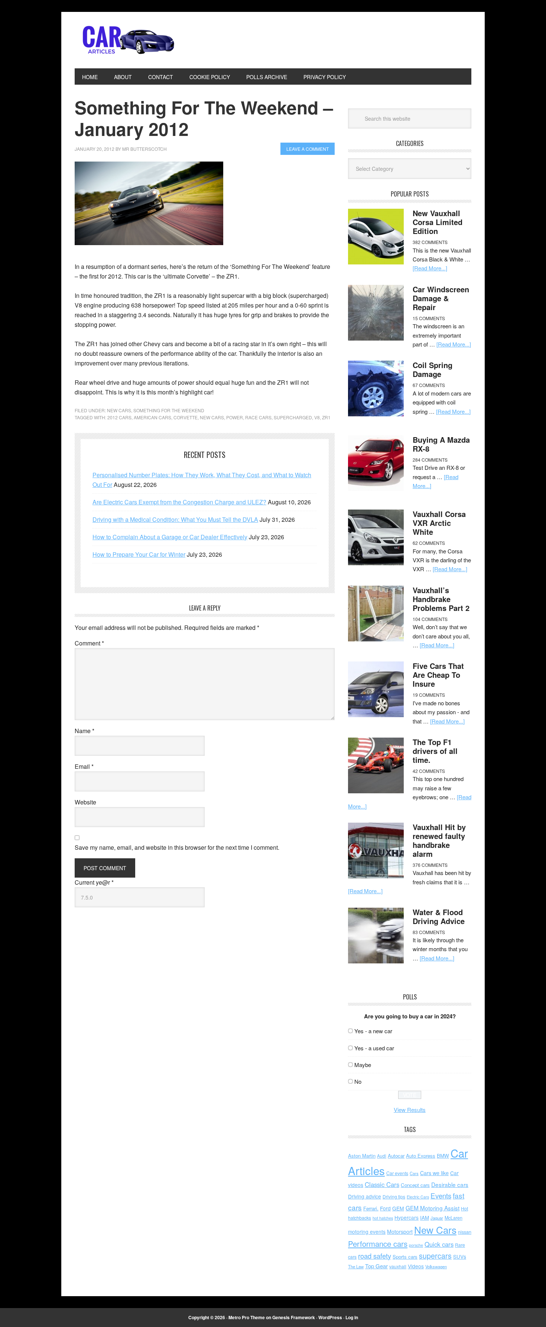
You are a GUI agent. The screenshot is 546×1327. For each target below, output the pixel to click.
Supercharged (293, 417)
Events (440, 1195)
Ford (385, 1208)
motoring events (367, 1231)
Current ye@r (94, 882)
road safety (374, 1256)
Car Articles (125, 40)
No (357, 1081)
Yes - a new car (373, 1031)
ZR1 (326, 417)
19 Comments (429, 695)
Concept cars (415, 1184)
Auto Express (420, 1155)
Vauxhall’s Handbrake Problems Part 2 (441, 599)
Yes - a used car (374, 1048)
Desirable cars (449, 1184)
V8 (317, 417)
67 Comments (429, 385)
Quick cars (439, 1244)
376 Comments (430, 865)
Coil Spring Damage (432, 369)
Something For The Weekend (168, 410)
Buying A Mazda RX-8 (441, 444)
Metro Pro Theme (246, 1317)
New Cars (119, 410)
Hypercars (406, 1217)
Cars (414, 1173)
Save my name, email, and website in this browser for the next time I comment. (177, 847)
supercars (435, 1255)
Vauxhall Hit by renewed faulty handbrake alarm (439, 840)
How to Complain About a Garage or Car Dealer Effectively (169, 537)
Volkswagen (436, 1266)
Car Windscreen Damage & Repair (441, 298)
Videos (416, 1266)
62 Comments (429, 543)
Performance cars (377, 1243)
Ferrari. (370, 1208)
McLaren (453, 1217)
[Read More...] (430, 268)
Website (85, 802)
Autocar (396, 1155)
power (234, 417)
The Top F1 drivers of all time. (435, 750)
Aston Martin (362, 1155)
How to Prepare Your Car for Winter (138, 554)
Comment (89, 643)
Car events (397, 1173)
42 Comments (429, 771)
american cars (152, 417)
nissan (464, 1231)
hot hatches (383, 1218)
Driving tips (394, 1196)
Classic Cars (382, 1184)
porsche (416, 1245)
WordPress (330, 1317)
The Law (356, 1266)
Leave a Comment (307, 149)
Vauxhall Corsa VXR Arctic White (439, 522)
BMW (443, 1155)
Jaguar (436, 1218)
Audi (381, 1155)
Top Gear (376, 1266)
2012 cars (119, 417)
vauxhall (397, 1266)
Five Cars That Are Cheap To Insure (438, 674)
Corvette (185, 417)
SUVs (459, 1256)
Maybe (362, 1065)
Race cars (258, 417)
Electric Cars (418, 1197)
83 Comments (429, 932)
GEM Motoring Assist (432, 1208)
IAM (424, 1217)
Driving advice (364, 1196)
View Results (410, 1109)
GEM (398, 1208)
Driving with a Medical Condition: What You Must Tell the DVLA (175, 519)
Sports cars (405, 1256)
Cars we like (434, 1173)
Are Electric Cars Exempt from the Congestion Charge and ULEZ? (179, 502)
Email (84, 766)
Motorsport (400, 1231)
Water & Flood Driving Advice (439, 916)
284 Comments (430, 459)
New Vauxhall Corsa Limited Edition (437, 222)
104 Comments (430, 619)
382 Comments (430, 242)
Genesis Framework (293, 1317)
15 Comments (429, 318)
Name (84, 730)
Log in (351, 1317)
